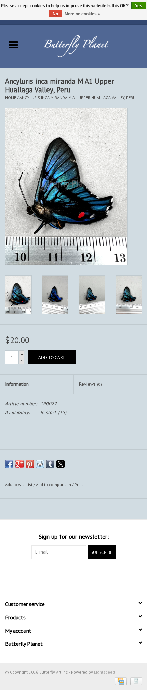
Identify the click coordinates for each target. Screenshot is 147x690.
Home (10, 97)
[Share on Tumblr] (50, 464)
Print (79, 484)
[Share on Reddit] (40, 464)
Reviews (90, 384)
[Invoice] (135, 680)
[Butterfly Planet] (87, 46)
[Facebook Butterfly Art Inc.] (61, 573)
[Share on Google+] (19, 464)
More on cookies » (82, 14)
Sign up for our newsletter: (74, 536)
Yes (138, 5)
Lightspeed (104, 672)
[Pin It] (30, 464)
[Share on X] (60, 464)
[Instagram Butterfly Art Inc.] (85, 573)
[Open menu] (13, 44)
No (55, 14)
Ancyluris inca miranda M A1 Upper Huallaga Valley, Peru (77, 97)
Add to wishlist (19, 484)
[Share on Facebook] (9, 464)
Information (17, 384)
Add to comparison (54, 484)
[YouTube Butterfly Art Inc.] (73, 573)
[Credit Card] (120, 680)
